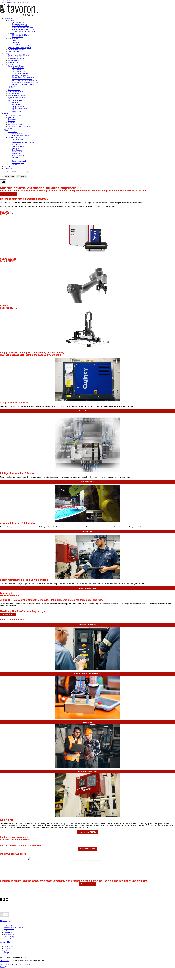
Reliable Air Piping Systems (17, 95)
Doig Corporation (17, 150)
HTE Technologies (18, 155)
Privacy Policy (10, 964)
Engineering (12, 119)
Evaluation (11, 117)
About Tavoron (9, 946)
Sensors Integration (18, 163)
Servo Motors (16, 44)
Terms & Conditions (24, 964)
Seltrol (14, 159)
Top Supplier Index (10, 934)
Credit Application (10, 938)
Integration (11, 122)
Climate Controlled (18, 68)
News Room (8, 932)
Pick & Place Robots (14, 57)
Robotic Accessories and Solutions (19, 55)
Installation (11, 121)
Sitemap (2, 964)
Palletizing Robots (14, 60)
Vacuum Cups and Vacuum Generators (24, 31)
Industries (11, 128)
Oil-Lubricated (17, 70)
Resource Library (9, 929)
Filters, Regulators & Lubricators (22, 28)
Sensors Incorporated (19, 161)
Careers (6, 952)
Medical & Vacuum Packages (21, 73)
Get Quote (7, 166)
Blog (5, 930)
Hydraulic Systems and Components (19, 48)
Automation (8, 18)
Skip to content (5, 1)
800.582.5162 (27, 3)
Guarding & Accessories (16, 49)
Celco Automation (18, 146)
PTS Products (16, 157)
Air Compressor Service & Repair (19, 126)
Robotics (7, 53)
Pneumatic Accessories (19, 24)
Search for (3, 172)
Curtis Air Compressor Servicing (22, 79)
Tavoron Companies (14, 137)
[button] (2, 842)
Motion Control (13, 38)
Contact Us (7, 950)
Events (6, 954)
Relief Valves (16, 112)
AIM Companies (17, 141)
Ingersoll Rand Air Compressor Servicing (25, 82)
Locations (7, 948)
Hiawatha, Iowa (17, 133)
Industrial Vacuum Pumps (16, 97)
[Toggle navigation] (3, 181)
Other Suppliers (9, 936)
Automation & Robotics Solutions (23, 143)
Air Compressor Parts (15, 101)
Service (6, 113)
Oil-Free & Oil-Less (18, 71)
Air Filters (11, 88)
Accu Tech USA (17, 139)
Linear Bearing (13, 62)
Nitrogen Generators (14, 93)
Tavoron (15, 165)
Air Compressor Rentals (15, 124)
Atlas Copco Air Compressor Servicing (24, 80)
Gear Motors (16, 42)
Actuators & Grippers (19, 22)
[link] (1, 900)
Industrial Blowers (14, 90)
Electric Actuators (17, 37)
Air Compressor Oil (18, 104)
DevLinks (15, 148)
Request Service (9, 168)
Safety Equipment (14, 51)
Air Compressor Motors (19, 108)
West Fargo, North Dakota (20, 135)
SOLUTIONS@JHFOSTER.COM (11, 3)
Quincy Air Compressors (20, 75)
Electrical (11, 33)
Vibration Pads (17, 102)
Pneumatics (11, 20)
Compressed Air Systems (16, 66)
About (6, 130)
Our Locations (12, 132)
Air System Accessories (15, 99)
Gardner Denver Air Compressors (23, 77)
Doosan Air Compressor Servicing (23, 84)
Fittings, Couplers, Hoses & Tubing (23, 29)
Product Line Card (10, 925)
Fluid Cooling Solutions (15, 91)
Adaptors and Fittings (19, 106)
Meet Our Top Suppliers (13, 853)
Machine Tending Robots (16, 59)
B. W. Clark (16, 144)
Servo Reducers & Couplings (21, 46)
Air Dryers (11, 86)
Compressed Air (9, 64)
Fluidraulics (16, 154)
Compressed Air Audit (15, 115)
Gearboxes (15, 40)
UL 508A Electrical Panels (20, 35)
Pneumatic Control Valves (20, 26)
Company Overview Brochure (13, 927)
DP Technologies (17, 152)
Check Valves (16, 110)
